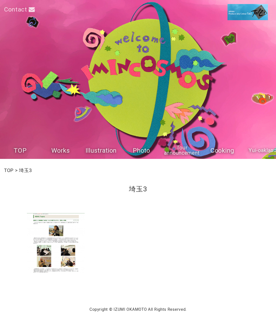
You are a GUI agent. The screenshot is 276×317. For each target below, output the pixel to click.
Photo (141, 150)
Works (60, 150)
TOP (20, 150)
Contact (16, 9)
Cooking (222, 150)
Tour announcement (182, 150)
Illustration (101, 150)
